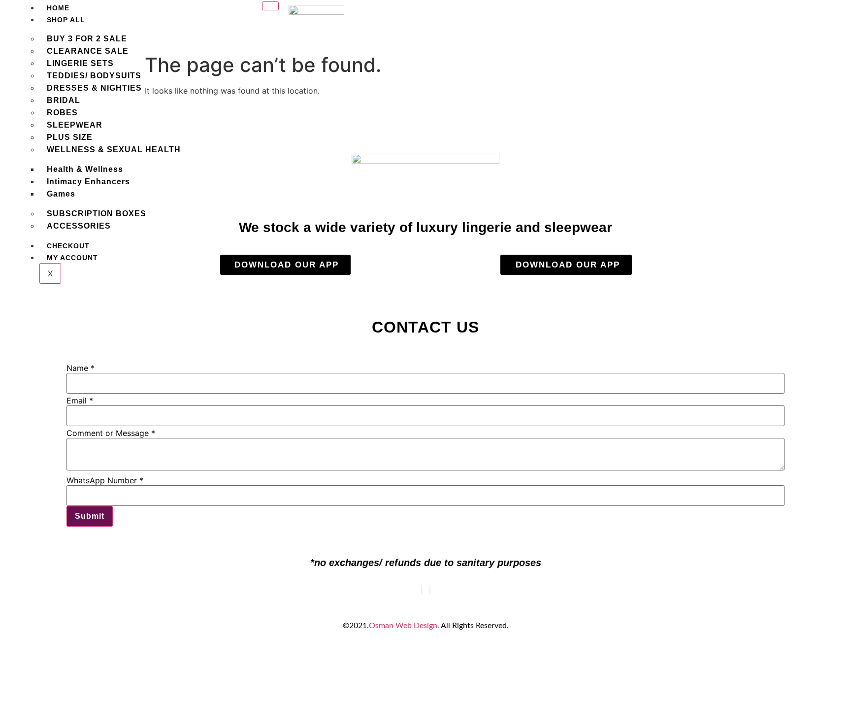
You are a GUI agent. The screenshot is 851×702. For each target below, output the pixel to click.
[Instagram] (429, 589)
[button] (680, 19)
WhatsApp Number (104, 480)
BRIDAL (63, 100)
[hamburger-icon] (270, 5)
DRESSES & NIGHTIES (94, 88)
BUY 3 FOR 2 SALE (87, 38)
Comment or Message (110, 433)
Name (80, 368)
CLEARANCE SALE (88, 51)
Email (79, 400)
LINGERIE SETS (80, 63)
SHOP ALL (66, 20)
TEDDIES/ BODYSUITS (94, 75)
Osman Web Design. (404, 626)
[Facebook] (421, 589)
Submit (89, 516)
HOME (58, 8)
